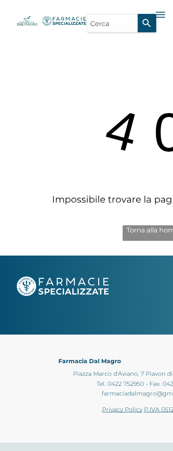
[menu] (160, 14)
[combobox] (112, 23)
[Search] (147, 23)
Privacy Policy (122, 409)
